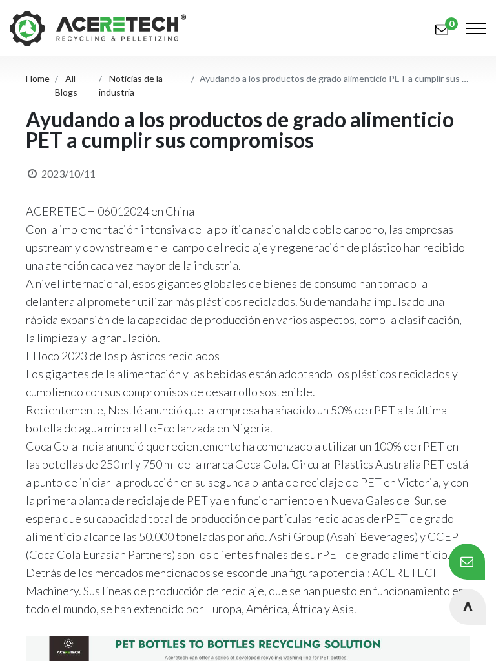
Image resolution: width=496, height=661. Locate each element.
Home (38, 78)
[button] (468, 607)
